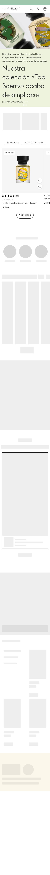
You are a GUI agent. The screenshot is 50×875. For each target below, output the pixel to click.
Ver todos (25, 215)
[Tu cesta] (45, 9)
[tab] (13, 142)
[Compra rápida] (39, 186)
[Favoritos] (39, 180)
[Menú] (3, 9)
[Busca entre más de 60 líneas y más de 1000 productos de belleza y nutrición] (31, 9)
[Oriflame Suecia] (14, 9)
